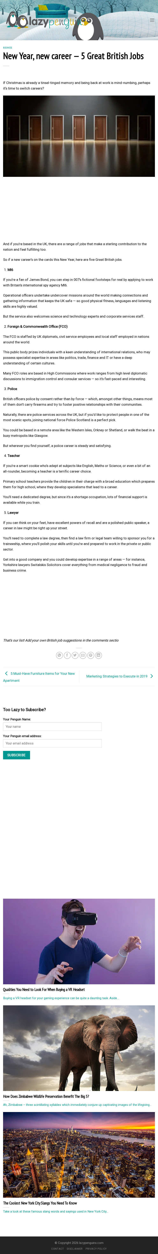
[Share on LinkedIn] (98, 655)
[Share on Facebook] (67, 655)
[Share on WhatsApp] (59, 655)
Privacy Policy (96, 1248)
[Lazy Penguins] (46, 20)
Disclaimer (75, 1248)
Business (7, 47)
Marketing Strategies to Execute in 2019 (117, 676)
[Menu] (152, 20)
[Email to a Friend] (83, 655)
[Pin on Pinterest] (90, 655)
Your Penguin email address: (22, 736)
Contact (57, 1248)
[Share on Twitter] (75, 655)
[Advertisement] (79, 210)
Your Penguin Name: (17, 719)
